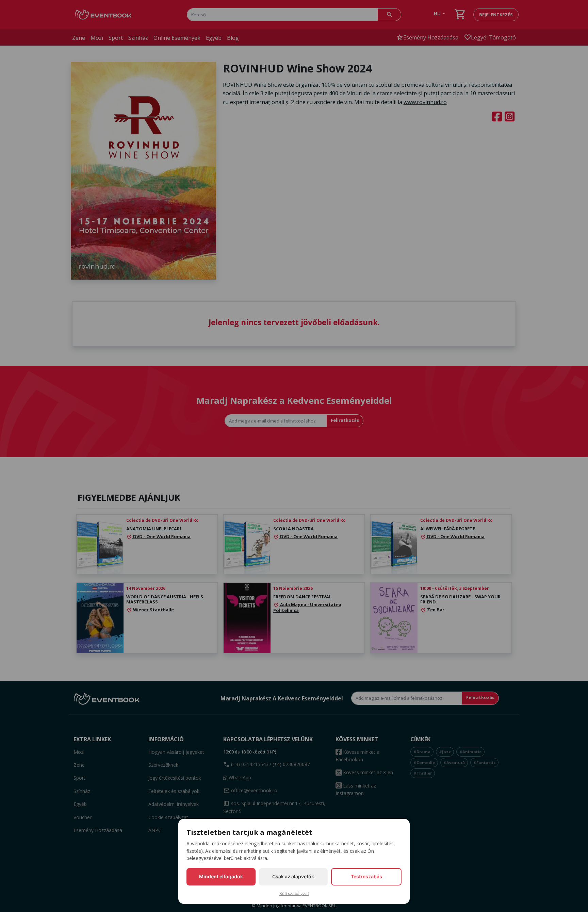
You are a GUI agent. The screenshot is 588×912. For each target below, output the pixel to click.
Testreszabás (366, 876)
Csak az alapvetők (293, 876)
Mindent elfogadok (221, 876)
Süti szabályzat (294, 893)
